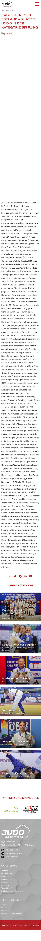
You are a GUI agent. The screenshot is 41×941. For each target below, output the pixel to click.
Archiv (3, 905)
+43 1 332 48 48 (11, 850)
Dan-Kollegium (7, 873)
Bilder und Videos (8, 879)
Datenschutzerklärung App (11, 913)
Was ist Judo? (6, 888)
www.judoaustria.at (12, 857)
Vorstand (4, 870)
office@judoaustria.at (13, 853)
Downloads (5, 882)
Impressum (5, 908)
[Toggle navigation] (37, 4)
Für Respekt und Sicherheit (12, 891)
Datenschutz (6, 911)
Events (4, 876)
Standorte (5, 885)
